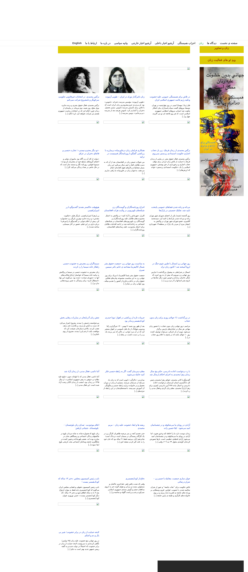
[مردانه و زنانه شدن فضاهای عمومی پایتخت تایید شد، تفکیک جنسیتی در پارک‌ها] (169, 191)
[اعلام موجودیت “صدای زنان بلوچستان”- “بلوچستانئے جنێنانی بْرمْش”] (78, 408)
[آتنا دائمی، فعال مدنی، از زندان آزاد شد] (78, 355)
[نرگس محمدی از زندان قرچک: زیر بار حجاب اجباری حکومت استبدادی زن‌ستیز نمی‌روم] (169, 134)
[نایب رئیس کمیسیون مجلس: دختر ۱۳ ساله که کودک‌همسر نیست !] (78, 462)
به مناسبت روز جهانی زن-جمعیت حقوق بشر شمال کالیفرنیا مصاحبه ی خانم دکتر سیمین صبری (124, 266)
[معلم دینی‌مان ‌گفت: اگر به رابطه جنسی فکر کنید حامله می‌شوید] (124, 355)
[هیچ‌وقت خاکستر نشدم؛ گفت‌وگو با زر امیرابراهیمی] (78, 191)
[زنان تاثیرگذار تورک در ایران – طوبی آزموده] (124, 80)
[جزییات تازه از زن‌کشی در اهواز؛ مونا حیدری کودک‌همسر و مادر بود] (124, 301)
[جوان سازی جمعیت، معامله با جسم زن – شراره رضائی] (169, 462)
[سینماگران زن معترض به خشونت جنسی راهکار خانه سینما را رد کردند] (78, 247)
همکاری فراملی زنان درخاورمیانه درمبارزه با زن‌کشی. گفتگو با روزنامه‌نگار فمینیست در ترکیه (125, 153)
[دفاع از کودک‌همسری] (124, 462)
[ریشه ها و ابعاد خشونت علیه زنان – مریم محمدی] (124, 408)
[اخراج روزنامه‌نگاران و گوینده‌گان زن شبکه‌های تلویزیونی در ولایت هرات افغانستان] (124, 191)
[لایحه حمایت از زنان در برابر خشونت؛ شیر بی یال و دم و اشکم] (78, 516)
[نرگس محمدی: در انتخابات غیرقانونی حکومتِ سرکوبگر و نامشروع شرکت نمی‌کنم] (78, 80)
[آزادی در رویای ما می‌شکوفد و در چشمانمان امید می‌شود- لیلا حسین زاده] (169, 408)
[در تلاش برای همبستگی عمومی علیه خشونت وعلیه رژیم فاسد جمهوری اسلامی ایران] (169, 80)
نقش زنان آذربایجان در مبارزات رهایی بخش (79, 317)
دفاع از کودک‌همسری (135, 478)
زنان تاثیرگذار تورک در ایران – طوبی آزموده (125, 96)
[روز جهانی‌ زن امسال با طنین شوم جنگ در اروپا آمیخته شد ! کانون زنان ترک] (169, 247)
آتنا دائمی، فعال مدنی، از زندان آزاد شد (81, 371)
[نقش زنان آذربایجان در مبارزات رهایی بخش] (78, 301)
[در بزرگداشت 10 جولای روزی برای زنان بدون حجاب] (169, 301)
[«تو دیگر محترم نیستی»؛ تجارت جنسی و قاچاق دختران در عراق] (78, 134)
